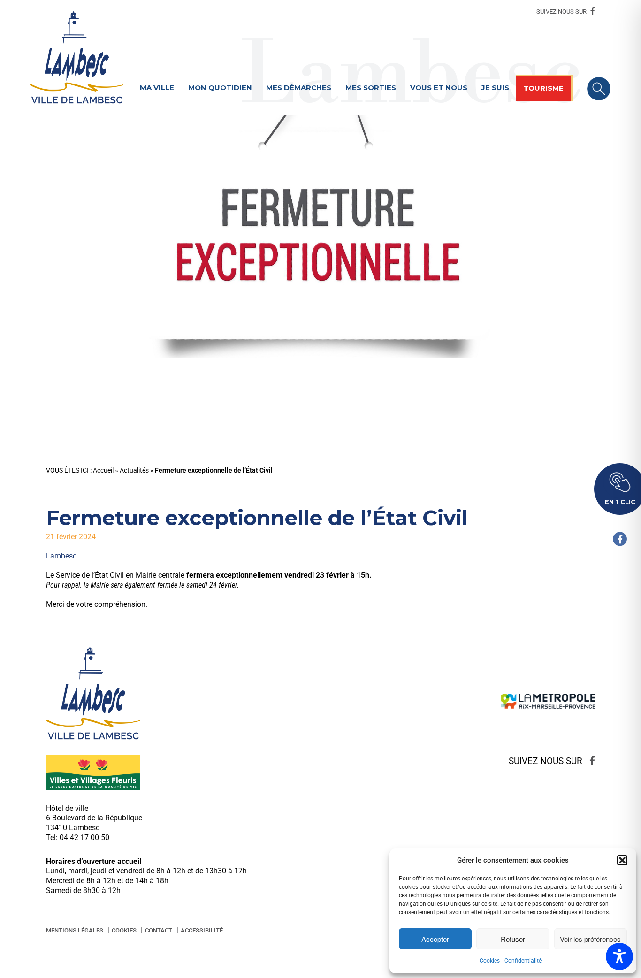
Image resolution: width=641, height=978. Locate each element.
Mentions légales (74, 930)
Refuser (513, 939)
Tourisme (543, 88)
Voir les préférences (590, 939)
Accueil (103, 470)
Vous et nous (438, 87)
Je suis (495, 87)
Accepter (435, 939)
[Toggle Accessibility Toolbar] (619, 956)
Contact (158, 930)
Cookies (490, 960)
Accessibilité (202, 930)
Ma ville (157, 87)
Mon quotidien (220, 87)
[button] (622, 860)
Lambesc (61, 555)
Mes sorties (370, 87)
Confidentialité (523, 960)
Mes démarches (298, 87)
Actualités (134, 470)
